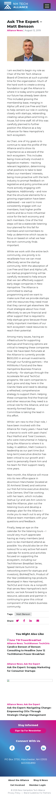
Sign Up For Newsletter (28, 730)
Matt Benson (23, 614)
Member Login (37, 785)
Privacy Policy (14, 793)
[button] (47, 6)
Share (10, 621)
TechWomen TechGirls (36, 643)
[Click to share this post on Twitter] (17, 620)
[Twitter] (27, 748)
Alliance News (15, 30)
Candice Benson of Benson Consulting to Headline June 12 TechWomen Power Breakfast (26, 650)
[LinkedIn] (43, 748)
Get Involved (17, 785)
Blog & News (41, 780)
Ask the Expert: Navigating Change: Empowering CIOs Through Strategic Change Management (29, 711)
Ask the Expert (32, 664)
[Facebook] (12, 748)
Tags (10, 614)
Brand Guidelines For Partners (37, 793)
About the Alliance (18, 780)
